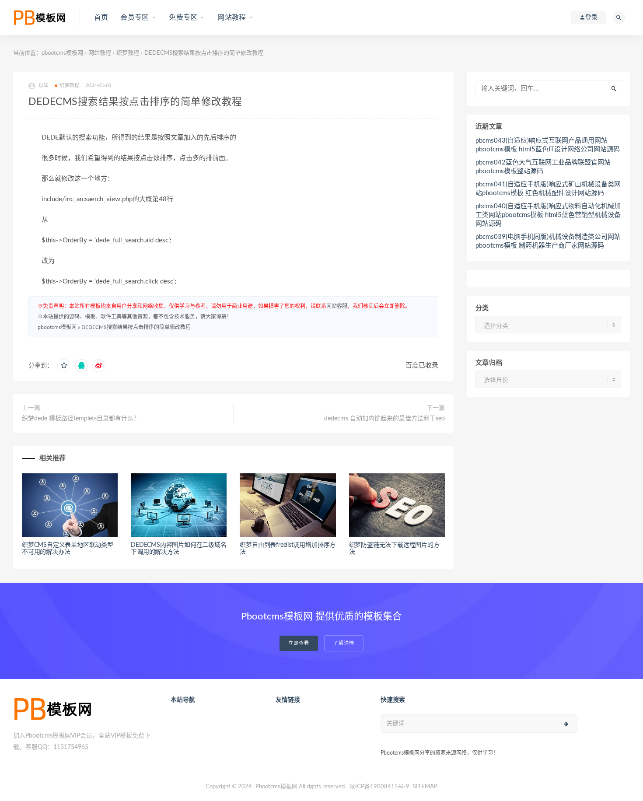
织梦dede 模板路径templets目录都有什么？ (81, 419)
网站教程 (231, 17)
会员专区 (134, 17)
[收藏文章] (63, 365)
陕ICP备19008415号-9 (379, 787)
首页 (101, 17)
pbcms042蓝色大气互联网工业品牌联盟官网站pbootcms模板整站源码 (543, 167)
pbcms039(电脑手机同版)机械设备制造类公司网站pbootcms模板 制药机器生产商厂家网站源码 (548, 241)
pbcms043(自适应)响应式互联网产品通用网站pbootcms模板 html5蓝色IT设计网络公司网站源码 (547, 145)
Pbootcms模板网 (276, 787)
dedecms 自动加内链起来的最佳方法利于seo (384, 419)
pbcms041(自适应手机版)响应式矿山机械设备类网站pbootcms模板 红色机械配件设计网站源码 (548, 188)
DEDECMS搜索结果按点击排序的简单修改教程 (136, 327)
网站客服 (336, 306)
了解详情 (343, 643)
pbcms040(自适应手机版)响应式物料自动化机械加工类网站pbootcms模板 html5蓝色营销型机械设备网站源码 (548, 215)
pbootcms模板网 (62, 53)
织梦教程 (127, 53)
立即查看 (298, 643)
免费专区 (183, 17)
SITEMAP (425, 787)
